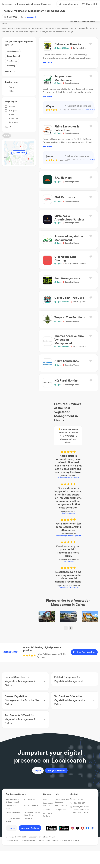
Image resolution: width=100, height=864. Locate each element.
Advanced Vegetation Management (50, 467)
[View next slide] (52, 544)
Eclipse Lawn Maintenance (50, 499)
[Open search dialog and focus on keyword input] (4, 16)
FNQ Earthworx (50, 483)
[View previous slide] (47, 544)
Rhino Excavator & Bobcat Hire (50, 431)
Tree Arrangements (50, 451)
